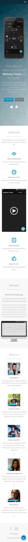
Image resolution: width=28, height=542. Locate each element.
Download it (8, 99)
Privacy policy (14, 533)
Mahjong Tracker (5, 2)
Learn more (19, 99)
